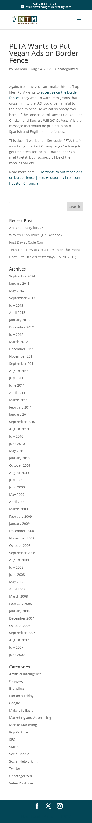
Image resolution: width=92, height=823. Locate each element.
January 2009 (19, 523)
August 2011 (19, 371)
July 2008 (16, 567)
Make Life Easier (22, 710)
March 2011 (18, 400)
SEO (12, 739)
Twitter (14, 768)
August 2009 (19, 472)
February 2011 (20, 407)
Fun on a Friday (21, 696)
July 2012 (16, 334)
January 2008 (19, 611)
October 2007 (19, 625)
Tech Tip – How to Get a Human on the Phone (45, 249)
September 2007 (22, 632)
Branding (16, 688)
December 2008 (21, 531)
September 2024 (22, 276)
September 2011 (22, 363)
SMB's (14, 747)
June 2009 (17, 487)
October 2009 (19, 465)
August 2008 (19, 560)
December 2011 (21, 349)
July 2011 (16, 378)
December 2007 (21, 618)
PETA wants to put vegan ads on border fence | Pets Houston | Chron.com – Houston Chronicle (46, 177)
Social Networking (23, 761)
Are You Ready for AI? (26, 227)
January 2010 (19, 458)
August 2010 (19, 429)
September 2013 (22, 298)
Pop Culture (18, 732)
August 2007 (19, 640)
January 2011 (19, 414)
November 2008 (21, 538)
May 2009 (16, 494)
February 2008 (20, 603)
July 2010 (16, 436)
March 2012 (18, 342)
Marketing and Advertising (30, 717)
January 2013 (19, 320)
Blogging (16, 681)
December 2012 (21, 327)
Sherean (20, 69)
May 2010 (16, 450)
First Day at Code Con (26, 242)
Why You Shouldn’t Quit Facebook (35, 235)
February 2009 (20, 516)
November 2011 (21, 356)
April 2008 (17, 589)
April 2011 (17, 392)
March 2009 (18, 509)
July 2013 (16, 305)
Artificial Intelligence (25, 674)
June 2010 (17, 443)
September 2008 (22, 553)
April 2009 (17, 502)
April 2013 (17, 312)
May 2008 (16, 582)
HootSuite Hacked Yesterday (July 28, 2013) (42, 257)
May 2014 (16, 291)
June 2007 (17, 654)
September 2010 (22, 421)
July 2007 (16, 647)
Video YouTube (21, 783)
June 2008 (17, 574)
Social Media (19, 754)
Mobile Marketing (23, 725)
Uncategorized (66, 69)
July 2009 (16, 480)
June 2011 (17, 385)
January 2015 (19, 283)
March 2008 (18, 596)
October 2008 (19, 545)
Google (14, 703)
